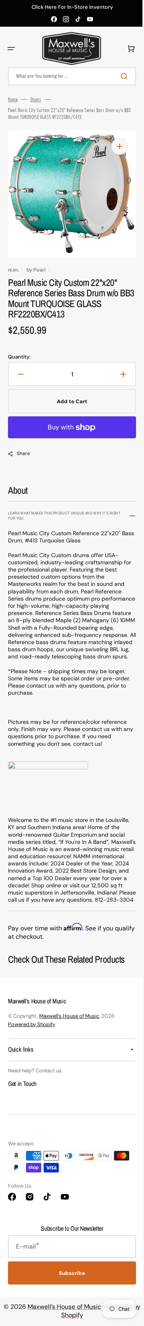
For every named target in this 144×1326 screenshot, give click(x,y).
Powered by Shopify (31, 1038)
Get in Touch (22, 1098)
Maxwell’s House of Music (69, 1030)
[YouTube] (90, 19)
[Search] (119, 76)
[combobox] (69, 76)
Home (13, 99)
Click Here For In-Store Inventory (72, 7)
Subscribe (69, 1287)
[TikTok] (78, 19)
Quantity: (19, 357)
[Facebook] (54, 19)
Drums (35, 99)
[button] (11, 48)
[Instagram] (66, 19)
